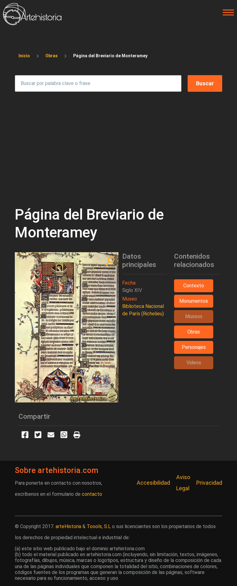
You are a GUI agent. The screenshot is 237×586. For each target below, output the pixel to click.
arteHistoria (68, 526)
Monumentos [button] (193, 301)
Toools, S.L (99, 526)
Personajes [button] (194, 347)
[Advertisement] (118, 146)
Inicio (24, 55)
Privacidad (209, 482)
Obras (51, 55)
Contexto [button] (193, 286)
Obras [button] (193, 332)
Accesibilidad (153, 482)
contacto (92, 494)
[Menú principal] (226, 12)
